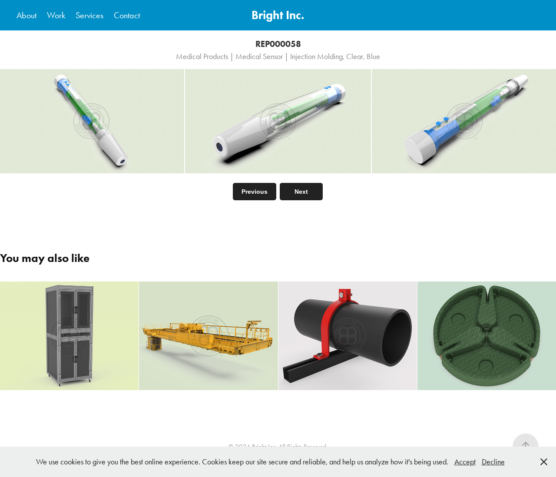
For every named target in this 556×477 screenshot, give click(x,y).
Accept (465, 462)
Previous (255, 191)
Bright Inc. (278, 15)
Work (56, 15)
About (26, 15)
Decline (493, 462)
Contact (127, 15)
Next (301, 191)
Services (89, 15)
